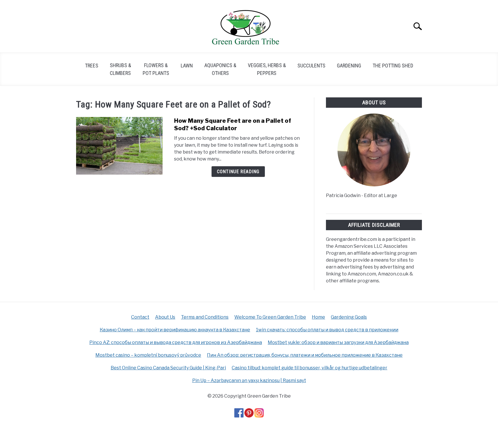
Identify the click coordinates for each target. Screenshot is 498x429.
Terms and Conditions (205, 317)
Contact (140, 317)
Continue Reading (238, 171)
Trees (91, 66)
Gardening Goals (349, 317)
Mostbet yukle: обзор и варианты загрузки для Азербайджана (338, 342)
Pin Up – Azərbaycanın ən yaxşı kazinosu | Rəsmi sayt (249, 380)
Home (318, 317)
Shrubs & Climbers (120, 69)
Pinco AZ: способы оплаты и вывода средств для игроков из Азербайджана (175, 342)
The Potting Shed (393, 66)
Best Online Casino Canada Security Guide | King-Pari (168, 368)
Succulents (311, 66)
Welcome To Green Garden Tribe (270, 317)
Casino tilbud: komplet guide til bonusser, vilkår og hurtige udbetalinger (309, 368)
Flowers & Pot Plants (156, 69)
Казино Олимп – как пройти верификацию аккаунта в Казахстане (175, 329)
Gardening (349, 66)
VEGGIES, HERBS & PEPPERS (267, 69)
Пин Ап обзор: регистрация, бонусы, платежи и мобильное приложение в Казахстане (305, 355)
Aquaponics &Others (220, 69)
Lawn (187, 66)
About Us (165, 317)
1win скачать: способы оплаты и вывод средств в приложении (327, 329)
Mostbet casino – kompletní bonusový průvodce (148, 355)
